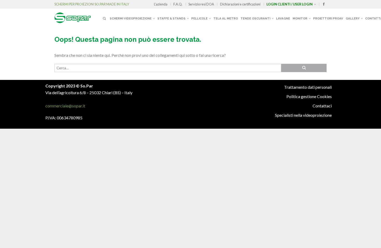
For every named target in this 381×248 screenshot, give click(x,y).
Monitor (300, 18)
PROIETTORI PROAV (328, 18)
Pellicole (199, 18)
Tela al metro (225, 18)
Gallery (352, 18)
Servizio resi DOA (201, 4)
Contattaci (322, 105)
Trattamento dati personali (308, 87)
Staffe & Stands (171, 18)
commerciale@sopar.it (65, 105)
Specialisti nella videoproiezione (303, 115)
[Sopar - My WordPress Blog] (77, 16)
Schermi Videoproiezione (131, 18)
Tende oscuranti (255, 18)
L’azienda (160, 4)
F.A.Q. (177, 4)
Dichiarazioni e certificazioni (240, 4)
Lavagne (283, 18)
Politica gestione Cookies (309, 96)
